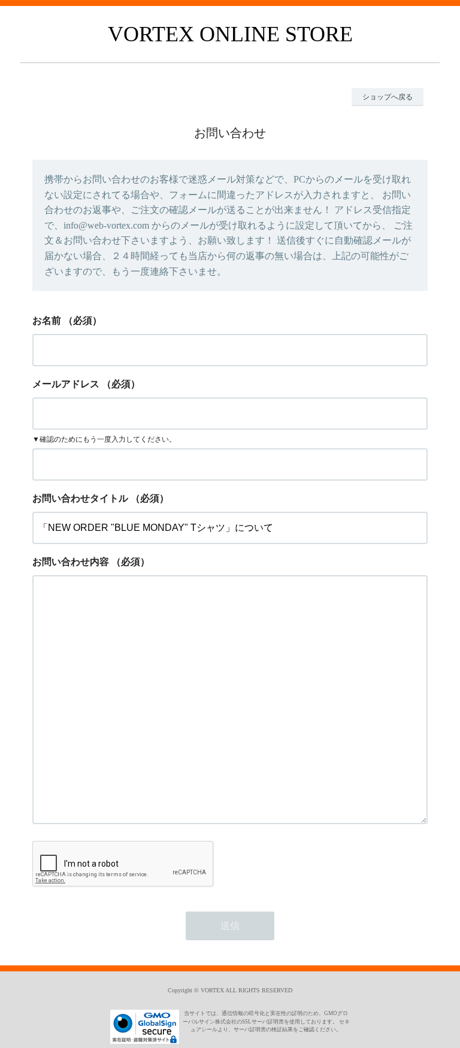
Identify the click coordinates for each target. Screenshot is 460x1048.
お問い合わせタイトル (80, 498)
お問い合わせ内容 (70, 562)
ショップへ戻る (387, 97)
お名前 (46, 320)
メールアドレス (65, 384)
